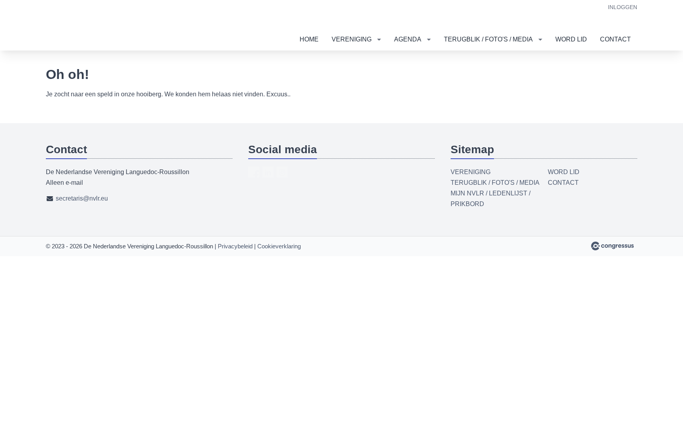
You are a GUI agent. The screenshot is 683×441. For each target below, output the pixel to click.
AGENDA (407, 39)
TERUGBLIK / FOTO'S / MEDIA (488, 39)
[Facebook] (253, 172)
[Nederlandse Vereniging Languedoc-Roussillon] (75, 26)
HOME (309, 39)
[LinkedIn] (268, 172)
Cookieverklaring (279, 246)
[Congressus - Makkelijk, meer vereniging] (612, 246)
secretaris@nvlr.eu (82, 198)
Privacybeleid (235, 246)
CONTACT (615, 39)
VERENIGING (352, 39)
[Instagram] (282, 172)
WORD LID (571, 39)
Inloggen (622, 7)
